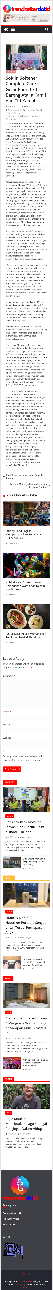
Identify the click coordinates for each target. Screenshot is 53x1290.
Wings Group (11, 119)
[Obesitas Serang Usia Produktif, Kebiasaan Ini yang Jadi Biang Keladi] (12, 964)
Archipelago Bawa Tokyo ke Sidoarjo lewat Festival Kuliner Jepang (35, 1063)
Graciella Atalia (25, 106)
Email (6, 724)
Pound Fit (39, 110)
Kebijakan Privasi (11, 1218)
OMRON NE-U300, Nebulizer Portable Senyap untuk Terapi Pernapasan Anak (25, 925)
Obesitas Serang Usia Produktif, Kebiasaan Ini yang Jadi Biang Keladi (34, 962)
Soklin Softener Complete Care (17, 116)
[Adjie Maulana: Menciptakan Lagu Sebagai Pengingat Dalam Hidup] (26, 1096)
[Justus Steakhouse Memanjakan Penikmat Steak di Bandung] (26, 606)
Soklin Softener (17, 113)
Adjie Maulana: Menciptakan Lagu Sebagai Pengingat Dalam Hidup (26, 1123)
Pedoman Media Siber (13, 1213)
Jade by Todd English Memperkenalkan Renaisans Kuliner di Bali (23, 534)
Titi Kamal (34, 116)
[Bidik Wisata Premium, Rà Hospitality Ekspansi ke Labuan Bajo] (12, 863)
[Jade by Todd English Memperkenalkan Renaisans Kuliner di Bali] (26, 503)
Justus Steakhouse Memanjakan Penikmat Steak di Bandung (26, 635)
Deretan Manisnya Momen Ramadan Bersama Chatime (28, 486)
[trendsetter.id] (6, 29)
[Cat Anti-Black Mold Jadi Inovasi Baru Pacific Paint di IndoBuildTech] (26, 799)
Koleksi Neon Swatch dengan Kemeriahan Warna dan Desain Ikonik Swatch (25, 585)
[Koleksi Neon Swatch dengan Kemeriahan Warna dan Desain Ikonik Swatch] (26, 554)
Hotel (9, 1012)
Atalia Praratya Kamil (16, 110)
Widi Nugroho (25, 1134)
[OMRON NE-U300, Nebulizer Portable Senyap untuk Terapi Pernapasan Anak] (26, 895)
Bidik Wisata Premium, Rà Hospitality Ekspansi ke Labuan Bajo (34, 861)
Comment (9, 675)
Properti (10, 816)
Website (7, 737)
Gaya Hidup (11, 72)
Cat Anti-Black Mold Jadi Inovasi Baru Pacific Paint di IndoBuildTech (24, 827)
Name (7, 711)
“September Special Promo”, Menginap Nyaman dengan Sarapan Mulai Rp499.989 (26, 1025)
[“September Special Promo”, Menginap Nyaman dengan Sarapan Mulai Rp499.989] (26, 995)
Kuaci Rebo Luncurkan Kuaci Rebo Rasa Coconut (25, 476)
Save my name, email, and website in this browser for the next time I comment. (23, 758)
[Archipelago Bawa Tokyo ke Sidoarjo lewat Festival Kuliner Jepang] (12, 1064)
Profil (9, 1113)
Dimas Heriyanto (26, 837)
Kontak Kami (9, 1224)
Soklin (8, 113)
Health (9, 912)
